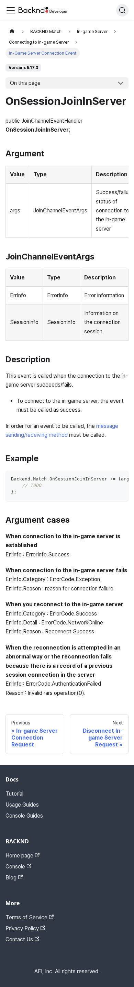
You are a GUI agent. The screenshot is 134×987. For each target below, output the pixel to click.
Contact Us (19, 939)
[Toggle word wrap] (107, 479)
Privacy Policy (22, 928)
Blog (10, 877)
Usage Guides (22, 804)
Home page (19, 855)
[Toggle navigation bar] (10, 10)
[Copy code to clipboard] (120, 479)
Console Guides (24, 815)
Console (15, 866)
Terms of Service (26, 917)
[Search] (122, 10)
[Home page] (12, 31)
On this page (25, 83)
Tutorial (14, 793)
